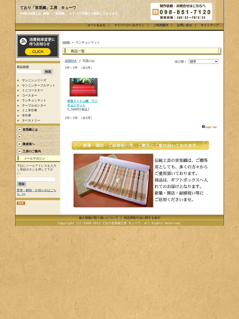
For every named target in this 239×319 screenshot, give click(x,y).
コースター (29, 95)
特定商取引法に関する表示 (142, 218)
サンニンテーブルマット (38, 85)
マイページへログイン (129, 25)
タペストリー (31, 120)
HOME (66, 42)
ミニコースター (32, 90)
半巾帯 (26, 115)
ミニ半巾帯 (29, 110)
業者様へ (29, 144)
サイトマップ (210, 25)
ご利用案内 (160, 25)
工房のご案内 (32, 151)
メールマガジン (34, 158)
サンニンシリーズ (34, 80)
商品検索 (23, 67)
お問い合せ (184, 25)
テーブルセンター (34, 105)
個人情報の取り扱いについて (98, 218)
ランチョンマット (34, 100)
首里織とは (30, 129)
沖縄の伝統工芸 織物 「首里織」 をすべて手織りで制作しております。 (70, 13)
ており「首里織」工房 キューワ (48, 7)
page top (211, 127)
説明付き (71, 61)
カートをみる (96, 25)
